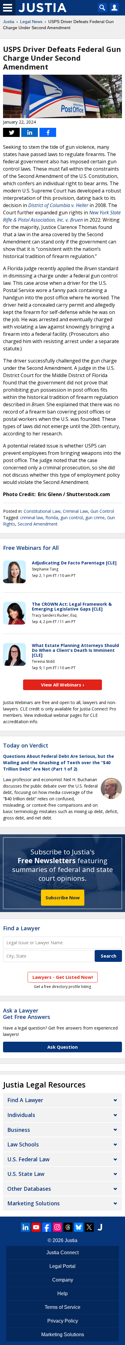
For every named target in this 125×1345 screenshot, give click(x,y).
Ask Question (62, 1047)
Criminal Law (75, 511)
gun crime (95, 517)
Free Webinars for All (31, 548)
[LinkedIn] (25, 1227)
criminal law (31, 517)
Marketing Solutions (33, 1203)
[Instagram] (57, 1227)
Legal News (31, 21)
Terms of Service (62, 1307)
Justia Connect (62, 1252)
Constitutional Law (42, 511)
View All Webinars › (62, 685)
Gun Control (102, 511)
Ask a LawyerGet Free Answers (26, 1014)
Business (18, 1129)
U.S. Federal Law (28, 1159)
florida (52, 517)
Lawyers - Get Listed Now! (62, 977)
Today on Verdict (25, 745)
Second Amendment (38, 524)
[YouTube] (36, 1227)
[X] (89, 1227)
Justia (8, 21)
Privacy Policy (62, 1320)
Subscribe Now (63, 897)
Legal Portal (62, 1266)
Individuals (21, 1115)
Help (62, 1293)
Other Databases (29, 1188)
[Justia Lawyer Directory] (99, 1227)
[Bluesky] (78, 1227)
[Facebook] (46, 1227)
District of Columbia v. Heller (58, 205)
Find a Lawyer (21, 928)
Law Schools (23, 1144)
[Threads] (68, 1227)
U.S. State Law (25, 1173)
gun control (71, 517)
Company (62, 1279)
